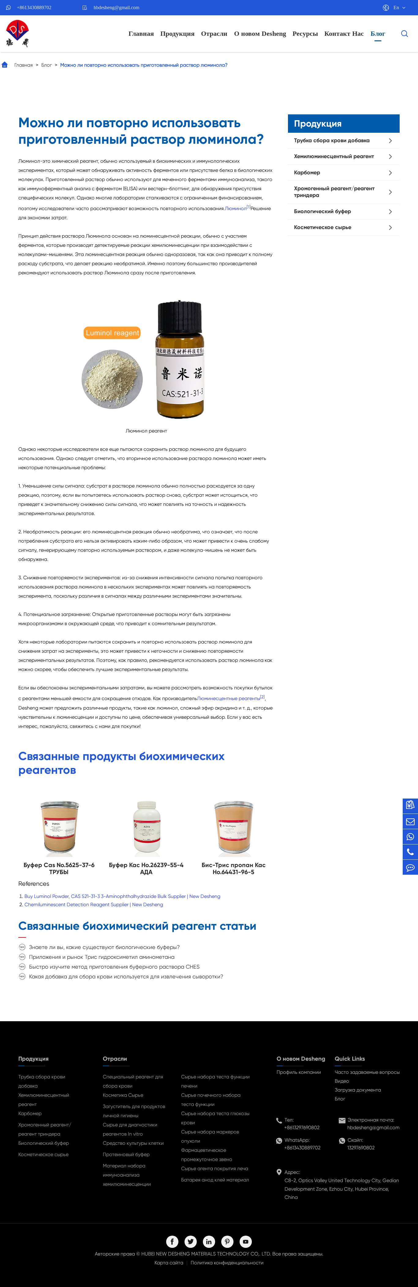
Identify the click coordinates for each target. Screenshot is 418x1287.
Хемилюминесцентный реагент (334, 156)
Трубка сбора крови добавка (332, 140)
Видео (342, 1081)
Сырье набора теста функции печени (215, 1081)
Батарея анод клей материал (215, 1180)
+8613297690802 (301, 1127)
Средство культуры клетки (133, 1143)
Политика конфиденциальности (227, 1263)
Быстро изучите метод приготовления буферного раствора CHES (114, 966)
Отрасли (214, 33)
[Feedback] (410, 867)
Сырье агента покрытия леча (214, 1168)
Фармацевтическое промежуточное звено (206, 1154)
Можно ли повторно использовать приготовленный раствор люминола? (144, 65)
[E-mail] (410, 821)
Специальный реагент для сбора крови (133, 1081)
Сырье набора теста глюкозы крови (215, 1118)
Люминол (236, 208)
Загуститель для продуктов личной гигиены (134, 1110)
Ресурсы (305, 33)
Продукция (177, 33)
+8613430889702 (34, 7)
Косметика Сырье (123, 1095)
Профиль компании (299, 1072)
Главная (141, 33)
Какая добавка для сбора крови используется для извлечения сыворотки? (126, 976)
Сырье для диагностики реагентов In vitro (130, 1129)
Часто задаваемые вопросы (367, 1072)
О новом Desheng (260, 33)
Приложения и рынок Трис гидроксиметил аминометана (101, 957)
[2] (262, 697)
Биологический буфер (322, 211)
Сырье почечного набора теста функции (211, 1099)
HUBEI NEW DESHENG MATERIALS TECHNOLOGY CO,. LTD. (206, 1254)
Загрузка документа (358, 1090)
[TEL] (410, 851)
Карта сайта (169, 1263)
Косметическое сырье (322, 227)
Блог (378, 33)
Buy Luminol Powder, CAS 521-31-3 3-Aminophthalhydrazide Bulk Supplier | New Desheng (122, 896)
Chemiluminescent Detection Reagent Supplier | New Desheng (93, 904)
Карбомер (307, 172)
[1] (249, 207)
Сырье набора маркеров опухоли (210, 1136)
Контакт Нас (344, 33)
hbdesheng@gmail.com (116, 7)
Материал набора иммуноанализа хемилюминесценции (127, 1175)
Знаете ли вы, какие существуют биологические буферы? (104, 947)
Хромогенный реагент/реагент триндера (334, 192)
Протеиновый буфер (126, 1154)
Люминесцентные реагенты (228, 699)
